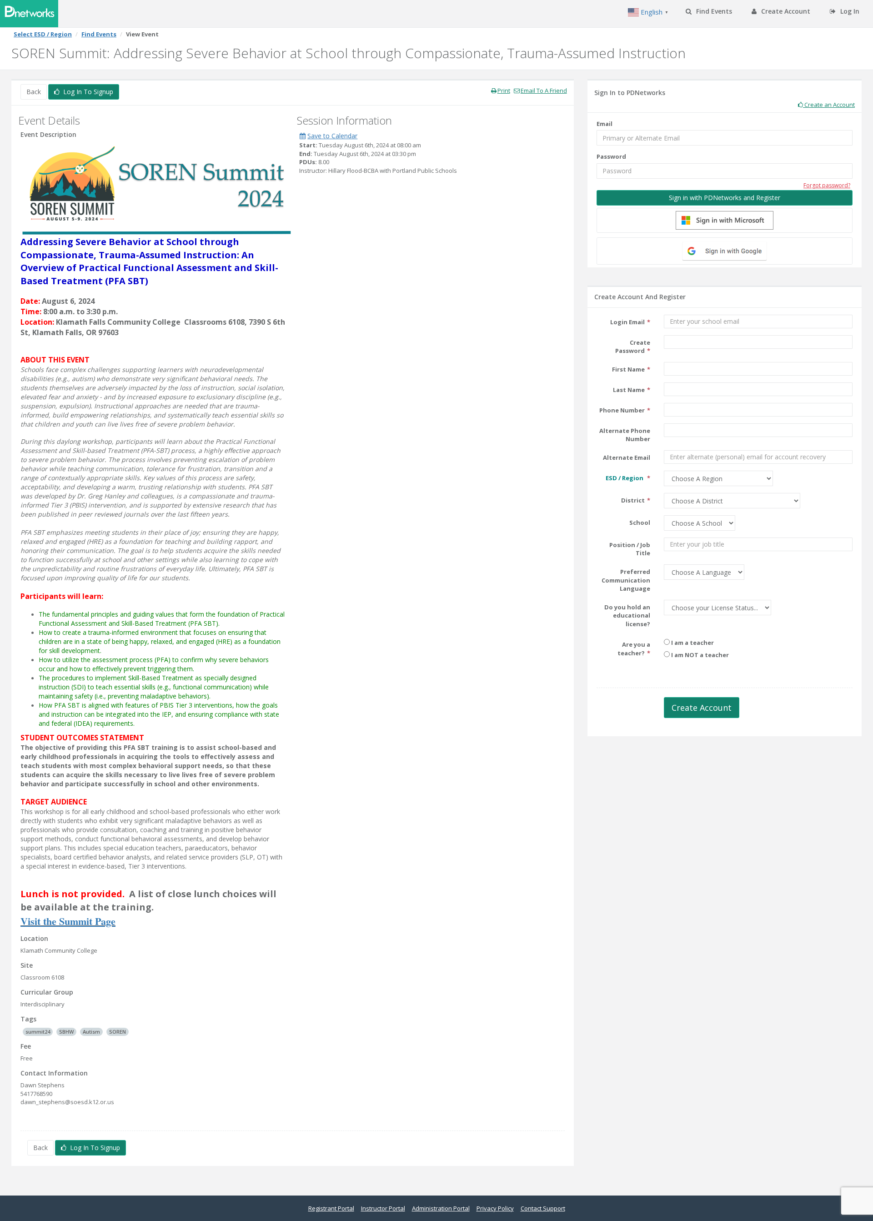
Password (611, 156)
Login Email (627, 322)
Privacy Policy (495, 1208)
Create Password (632, 346)
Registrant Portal (331, 1208)
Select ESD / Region (43, 34)
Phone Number (622, 410)
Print (503, 90)
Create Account (784, 11)
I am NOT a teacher (699, 655)
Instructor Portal (383, 1208)
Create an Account (829, 104)
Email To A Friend (544, 90)
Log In (848, 11)
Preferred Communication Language (626, 580)
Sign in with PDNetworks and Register (724, 197)
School (639, 522)
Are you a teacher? (633, 648)
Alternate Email (626, 457)
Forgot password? (826, 185)
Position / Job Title (629, 549)
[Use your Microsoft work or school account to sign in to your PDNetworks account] (725, 220)
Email (604, 124)
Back (33, 91)
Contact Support (543, 1208)
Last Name (629, 390)
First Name (628, 369)
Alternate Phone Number (624, 435)
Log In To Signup (86, 91)
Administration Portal (441, 1208)
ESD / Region (625, 478)
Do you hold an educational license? (627, 615)
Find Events (713, 11)
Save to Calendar (332, 135)
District (633, 500)
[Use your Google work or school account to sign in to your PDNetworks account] (725, 251)
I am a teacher (692, 642)
